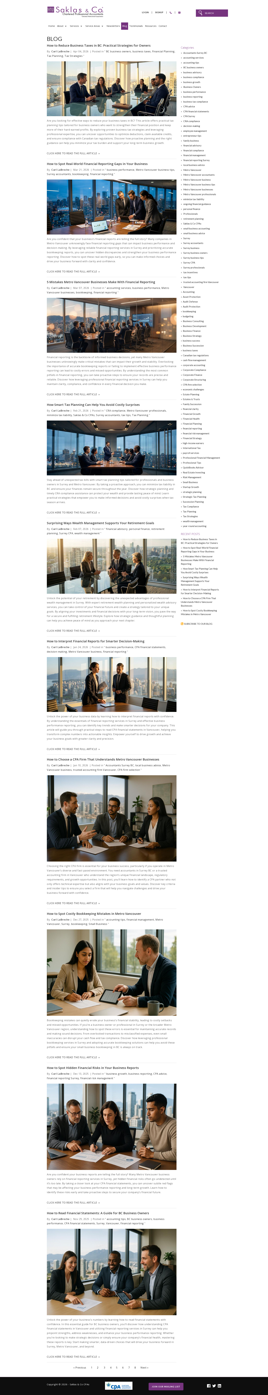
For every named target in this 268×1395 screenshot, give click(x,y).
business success (191, 340)
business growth (116, 1073)
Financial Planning (163, 51)
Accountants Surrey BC (120, 765)
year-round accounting (194, 526)
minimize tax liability (59, 415)
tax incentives (190, 272)
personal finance (139, 529)
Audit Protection (191, 306)
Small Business (98, 924)
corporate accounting (194, 365)
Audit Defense (190, 301)
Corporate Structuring (194, 379)
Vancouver (112, 1223)
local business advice (148, 765)
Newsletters (113, 25)
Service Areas (92, 25)
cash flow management (194, 360)
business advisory (192, 72)
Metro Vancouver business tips (155, 169)
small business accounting (196, 228)
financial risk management (96, 1078)
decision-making (57, 651)
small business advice (194, 233)
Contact (163, 25)
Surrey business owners (195, 252)
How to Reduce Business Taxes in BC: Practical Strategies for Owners (99, 45)
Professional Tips (192, 462)
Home (51, 25)
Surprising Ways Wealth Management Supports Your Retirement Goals (100, 523)
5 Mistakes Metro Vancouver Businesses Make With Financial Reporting (101, 282)
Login (145, 12)
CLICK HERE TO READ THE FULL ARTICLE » (73, 153)
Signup (159, 12)
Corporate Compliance (194, 369)
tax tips (126, 415)
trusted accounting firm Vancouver (94, 770)
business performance (120, 169)
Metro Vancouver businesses (198, 189)
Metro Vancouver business (85, 651)
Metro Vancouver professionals (146, 410)
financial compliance (193, 150)
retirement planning (193, 218)
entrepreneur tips (192, 135)
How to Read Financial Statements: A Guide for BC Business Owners (98, 1213)
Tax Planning (55, 56)
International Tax (192, 448)
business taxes (141, 51)
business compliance (193, 77)
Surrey (65, 924)
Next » (144, 1367)
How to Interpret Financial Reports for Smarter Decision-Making (95, 641)
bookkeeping (80, 174)
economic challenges (193, 389)
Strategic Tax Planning (194, 496)
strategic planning (192, 492)
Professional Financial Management (201, 457)
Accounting (189, 291)
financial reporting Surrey (63, 1078)
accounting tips (115, 919)
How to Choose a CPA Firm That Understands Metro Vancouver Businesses (103, 759)
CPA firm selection (129, 770)
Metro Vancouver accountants (199, 174)
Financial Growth (192, 413)
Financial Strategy (192, 438)
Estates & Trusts (191, 399)
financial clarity (191, 409)
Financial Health (191, 418)
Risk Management (192, 477)
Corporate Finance (192, 374)
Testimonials (136, 25)
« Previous (79, 1367)
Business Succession (193, 345)
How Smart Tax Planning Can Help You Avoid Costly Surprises (93, 405)
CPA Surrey (189, 116)
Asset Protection (192, 296)
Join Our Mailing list (166, 1386)
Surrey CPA (66, 533)
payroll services (191, 453)
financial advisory (117, 529)
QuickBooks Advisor (193, 467)
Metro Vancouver (192, 170)
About (60, 25)
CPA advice (160, 1073)
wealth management (87, 533)
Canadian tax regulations (196, 355)
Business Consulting (193, 321)
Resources (150, 25)
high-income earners (193, 443)
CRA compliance (115, 410)
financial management (140, 919)
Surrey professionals (194, 267)
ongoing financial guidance (197, 204)
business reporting (140, 1073)
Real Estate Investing (194, 472)
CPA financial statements (150, 647)
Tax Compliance (191, 506)
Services (74, 25)
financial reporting (101, 174)
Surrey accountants (59, 174)
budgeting (188, 316)
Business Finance (192, 330)
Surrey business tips (193, 257)
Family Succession (192, 404)
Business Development (194, 326)
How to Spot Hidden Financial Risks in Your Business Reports (93, 1068)
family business (191, 140)
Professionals (190, 213)
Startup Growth (191, 487)
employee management (195, 130)
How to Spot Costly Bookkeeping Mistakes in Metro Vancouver (94, 914)
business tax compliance (195, 101)
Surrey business (191, 248)
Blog (124, 25)
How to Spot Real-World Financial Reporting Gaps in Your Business (97, 164)
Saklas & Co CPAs (84, 415)
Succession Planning (193, 501)
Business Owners (192, 87)
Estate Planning (191, 394)
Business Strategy (192, 335)
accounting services (119, 288)
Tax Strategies (74, 56)
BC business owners (118, 51)
